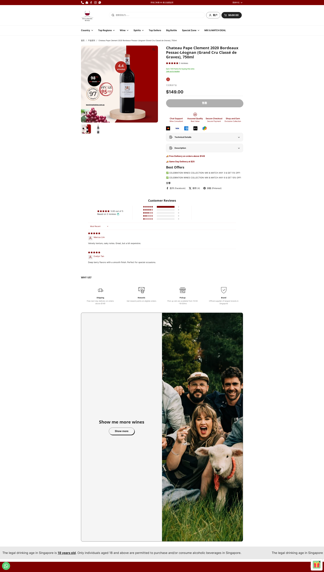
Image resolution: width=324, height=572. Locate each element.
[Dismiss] (320, 562)
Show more (121, 431)
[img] (94, 233)
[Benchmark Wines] (87, 15)
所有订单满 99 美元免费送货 (162, 2)
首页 (83, 40)
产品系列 (91, 40)
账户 (215, 15)
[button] (231, 15)
